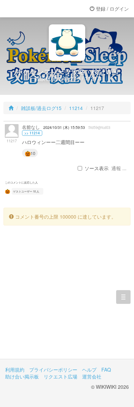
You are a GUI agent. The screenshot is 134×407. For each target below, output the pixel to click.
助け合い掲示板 (22, 376)
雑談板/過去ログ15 (41, 107)
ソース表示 (97, 168)
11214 (76, 107)
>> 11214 (32, 133)
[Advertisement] (67, 297)
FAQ (106, 369)
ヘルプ (89, 369)
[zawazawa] (32, 8)
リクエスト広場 (60, 376)
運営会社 (91, 376)
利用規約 (14, 369)
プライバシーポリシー (53, 369)
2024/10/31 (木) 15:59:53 (64, 127)
